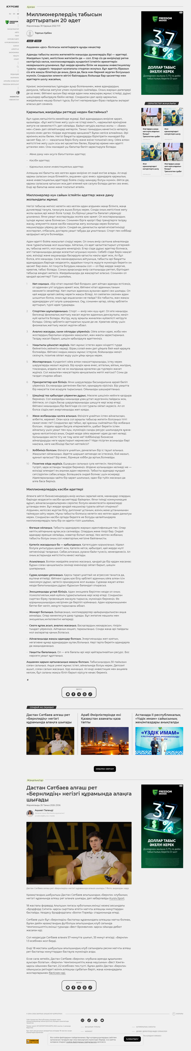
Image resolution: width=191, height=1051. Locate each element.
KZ (18, 14)
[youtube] (102, 1020)
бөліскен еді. (57, 972)
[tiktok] (89, 1020)
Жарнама (14, 78)
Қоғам (16, 46)
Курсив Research (12, 42)
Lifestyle (15, 49)
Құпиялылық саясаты (145, 1027)
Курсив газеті (13, 39)
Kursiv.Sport (116, 898)
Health (16, 56)
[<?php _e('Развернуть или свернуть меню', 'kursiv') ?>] (18, 93)
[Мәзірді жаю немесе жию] (18, 67)
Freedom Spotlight (11, 84)
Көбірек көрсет (105, 769)
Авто (17, 32)
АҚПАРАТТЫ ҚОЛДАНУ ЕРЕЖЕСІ (148, 1036)
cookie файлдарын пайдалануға (81, 1042)
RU (10, 14)
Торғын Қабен (43, 33)
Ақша (30, 41)
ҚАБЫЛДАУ (132, 1039)
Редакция (14, 74)
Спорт (16, 59)
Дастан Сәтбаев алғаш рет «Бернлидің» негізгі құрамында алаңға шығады (49, 718)
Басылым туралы (92, 1027)
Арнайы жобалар (11, 81)
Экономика (14, 52)
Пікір (17, 36)
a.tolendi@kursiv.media (45, 816)
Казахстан (14, 97)
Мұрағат (88, 1031)
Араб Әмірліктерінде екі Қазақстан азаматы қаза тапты (101, 718)
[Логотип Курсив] (12, 7)
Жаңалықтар (13, 29)
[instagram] (82, 1020)
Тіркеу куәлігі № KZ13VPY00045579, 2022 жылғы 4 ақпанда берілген (48, 1027)
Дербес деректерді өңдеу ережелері (151, 1031)
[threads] (95, 1020)
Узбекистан (14, 100)
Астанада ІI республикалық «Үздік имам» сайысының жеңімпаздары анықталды (158, 718)
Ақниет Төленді (44, 810)
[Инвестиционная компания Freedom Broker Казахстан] (11, 22)
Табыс (38, 41)
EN (14, 14)
